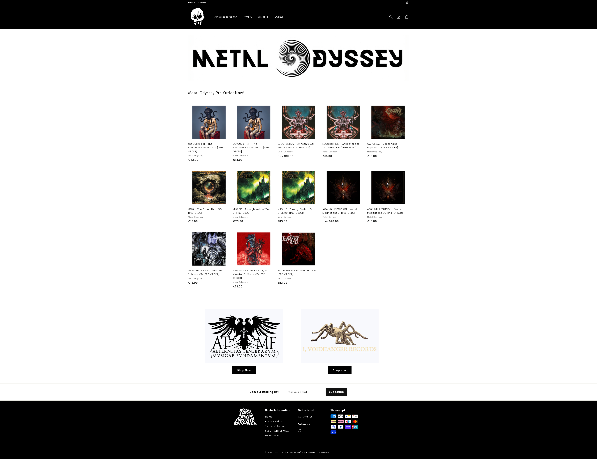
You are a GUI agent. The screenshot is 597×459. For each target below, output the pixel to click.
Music (248, 16)
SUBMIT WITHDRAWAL (277, 430)
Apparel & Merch (226, 16)
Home (268, 416)
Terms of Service (275, 426)
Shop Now (244, 370)
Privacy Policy (273, 421)
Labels (279, 16)
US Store (201, 2)
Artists (263, 16)
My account (272, 435)
